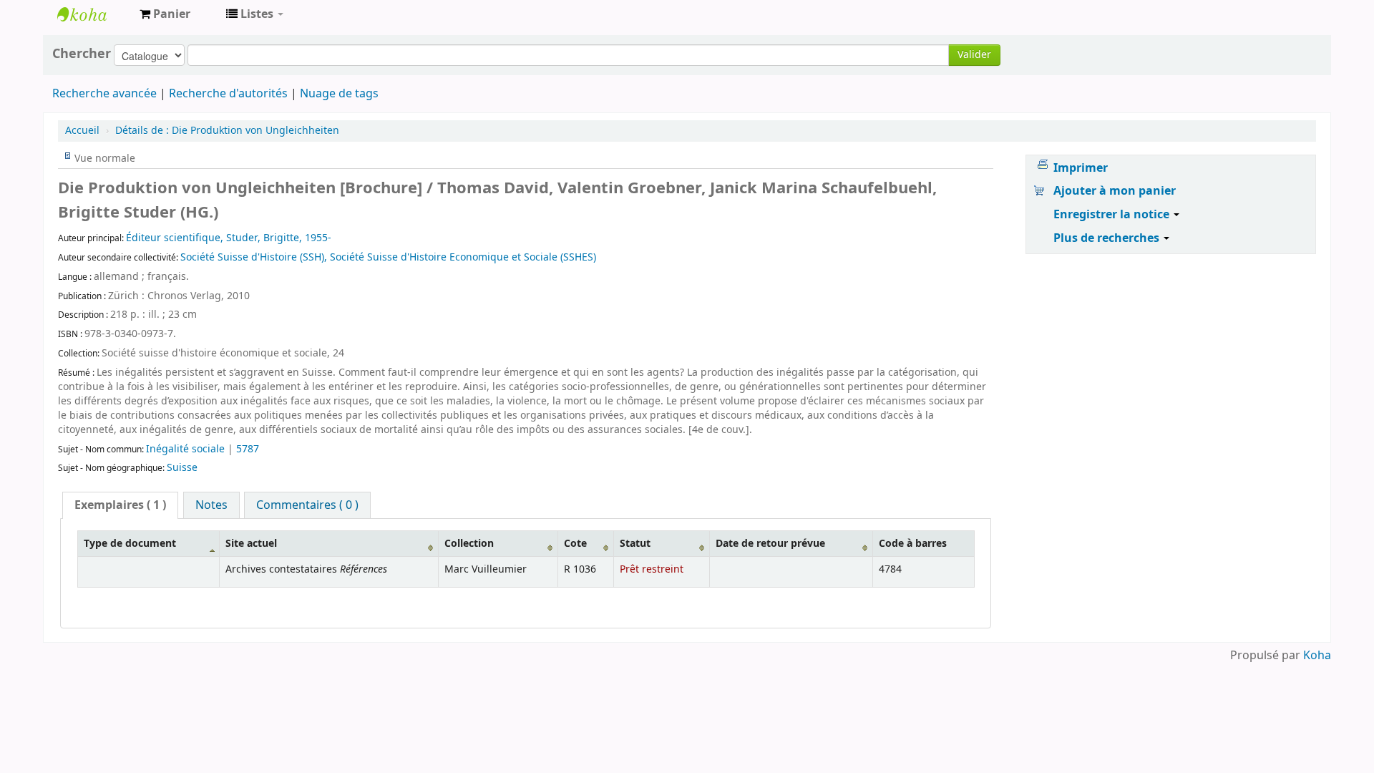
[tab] (120, 505)
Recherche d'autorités (228, 93)
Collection (469, 543)
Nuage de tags (339, 93)
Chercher (81, 54)
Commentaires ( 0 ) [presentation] (307, 505)
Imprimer (1080, 168)
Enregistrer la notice (1112, 214)
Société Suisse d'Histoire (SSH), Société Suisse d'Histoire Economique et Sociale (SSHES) (388, 257)
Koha (1317, 655)
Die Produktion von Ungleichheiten (227, 130)
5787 (247, 449)
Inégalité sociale (187, 449)
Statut (635, 543)
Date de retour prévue (770, 543)
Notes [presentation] (211, 505)
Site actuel (251, 543)
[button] (165, 14)
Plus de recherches (1107, 238)
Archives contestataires (93, 14)
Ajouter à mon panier (1114, 191)
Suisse (182, 467)
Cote (575, 543)
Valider (974, 54)
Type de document (130, 543)
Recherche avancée (104, 93)
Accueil (82, 130)
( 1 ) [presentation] (120, 505)
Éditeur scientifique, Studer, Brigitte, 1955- (228, 237)
